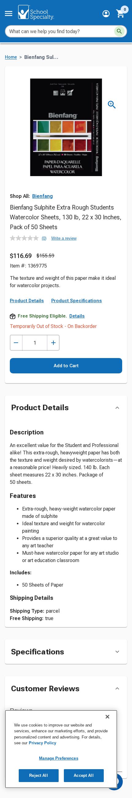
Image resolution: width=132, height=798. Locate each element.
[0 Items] (121, 13)
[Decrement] (16, 343)
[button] (106, 14)
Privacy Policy (42, 743)
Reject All (38, 775)
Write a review (63, 238)
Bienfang (42, 196)
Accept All (83, 775)
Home (11, 57)
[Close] (107, 716)
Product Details (27, 300)
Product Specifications (76, 300)
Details (77, 316)
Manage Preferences (58, 758)
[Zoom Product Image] (112, 105)
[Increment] (53, 343)
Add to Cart (66, 365)
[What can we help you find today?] (119, 31)
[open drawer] (8, 13)
